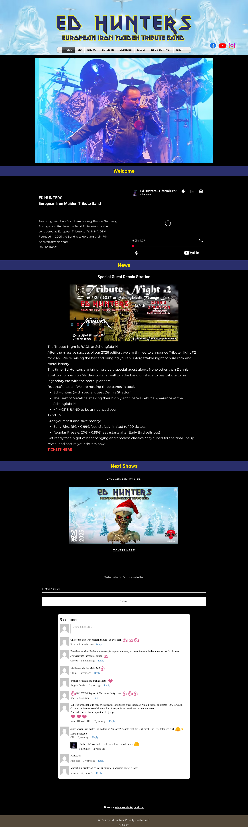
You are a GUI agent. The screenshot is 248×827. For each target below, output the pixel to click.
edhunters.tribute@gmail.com (129, 807)
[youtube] (222, 46)
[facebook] (213, 46)
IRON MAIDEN (96, 231)
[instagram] (232, 46)
